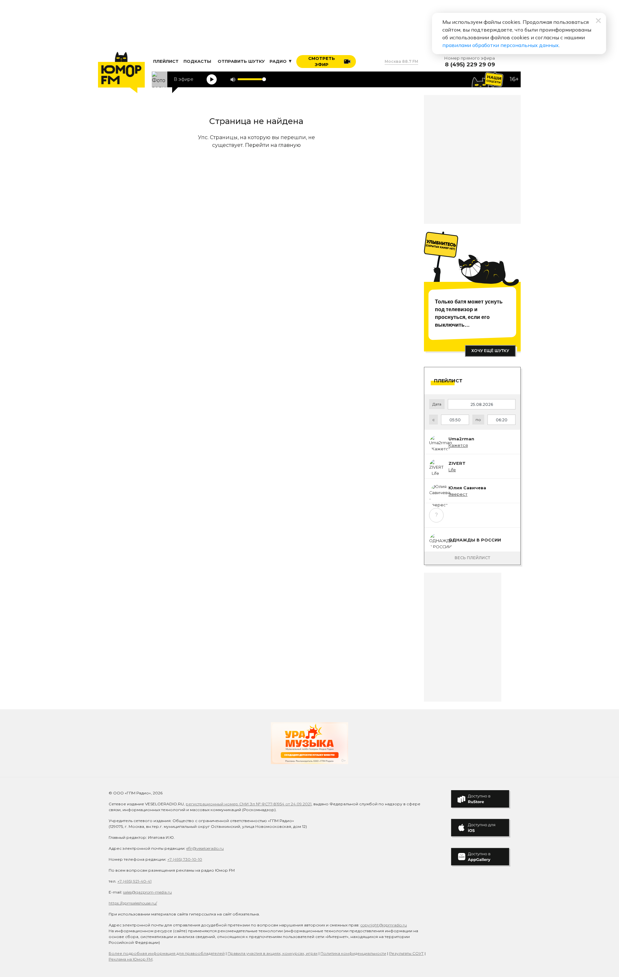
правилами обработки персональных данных (500, 45)
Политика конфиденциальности (353, 953)
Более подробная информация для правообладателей (167, 953)
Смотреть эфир (321, 61)
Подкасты (197, 61)
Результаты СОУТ (406, 953)
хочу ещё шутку (490, 350)
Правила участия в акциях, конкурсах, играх (273, 953)
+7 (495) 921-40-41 (134, 881)
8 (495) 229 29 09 (470, 64)
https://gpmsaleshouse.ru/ (133, 903)
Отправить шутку (241, 61)
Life (452, 469)
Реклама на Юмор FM (130, 959)
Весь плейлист (472, 557)
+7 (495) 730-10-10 (184, 859)
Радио (279, 61)
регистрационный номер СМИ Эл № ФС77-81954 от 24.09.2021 (248, 803)
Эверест (457, 494)
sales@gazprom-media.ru (147, 892)
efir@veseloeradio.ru (205, 848)
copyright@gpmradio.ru (383, 925)
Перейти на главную (273, 145)
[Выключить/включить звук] (233, 79)
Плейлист (166, 61)
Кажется (458, 445)
